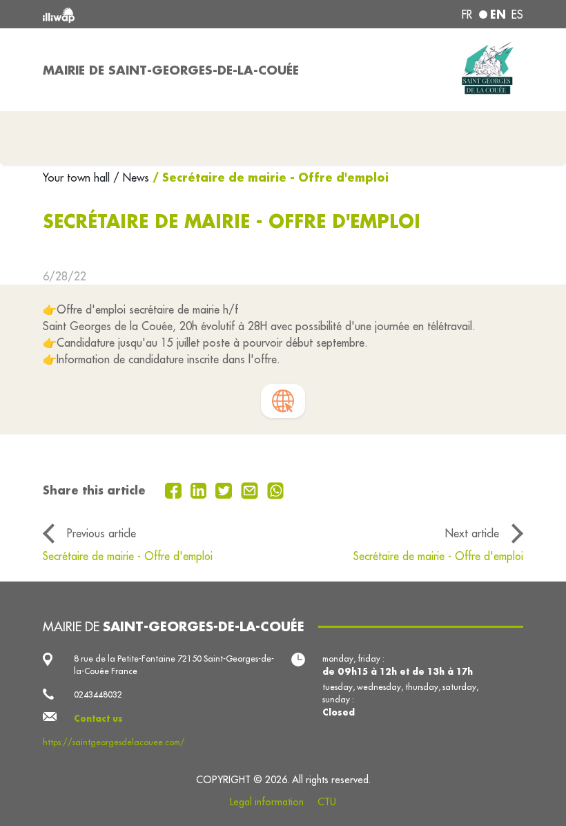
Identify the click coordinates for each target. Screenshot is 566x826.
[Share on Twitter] (225, 490)
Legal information (267, 802)
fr (467, 14)
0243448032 (98, 694)
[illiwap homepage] (138, 14)
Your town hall (78, 177)
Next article (472, 533)
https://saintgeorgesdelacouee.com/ (114, 742)
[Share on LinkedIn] (200, 490)
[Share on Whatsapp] (275, 490)
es (517, 14)
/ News (131, 177)
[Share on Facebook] (175, 490)
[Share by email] (251, 490)
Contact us (98, 718)
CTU (327, 802)
